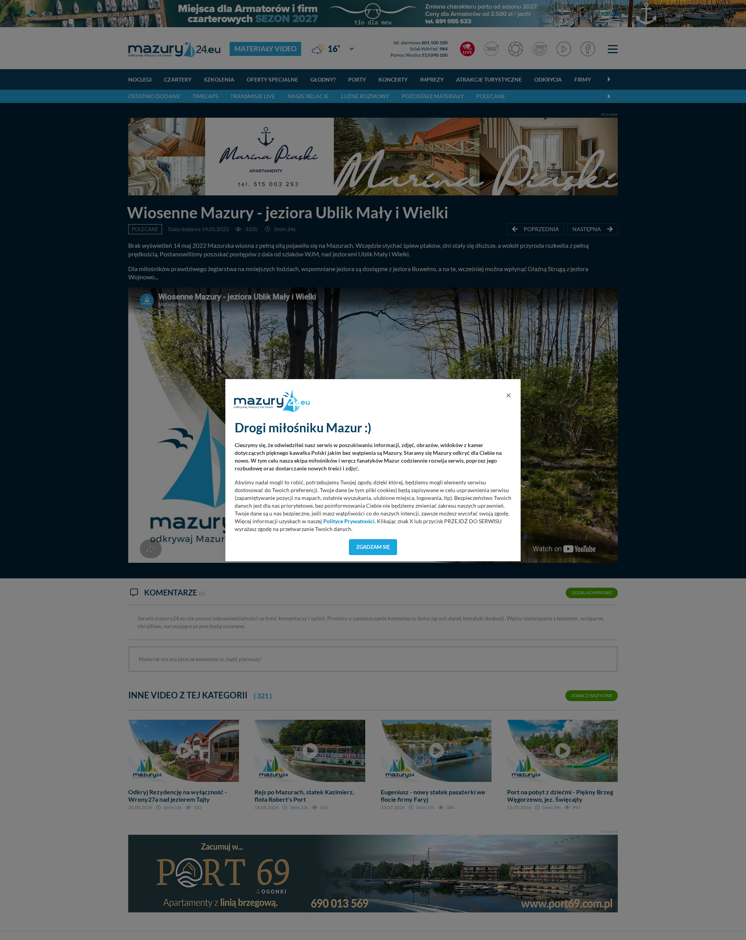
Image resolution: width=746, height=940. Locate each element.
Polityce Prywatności (349, 521)
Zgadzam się (373, 547)
